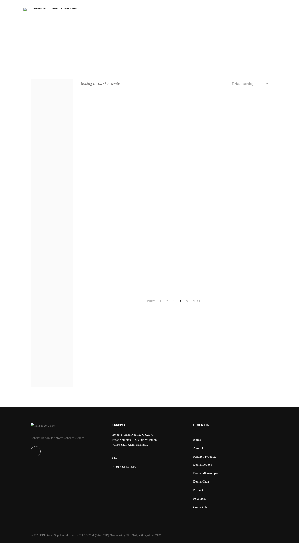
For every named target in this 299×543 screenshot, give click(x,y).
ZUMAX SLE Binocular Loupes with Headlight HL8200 (149, 264)
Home (141, 43)
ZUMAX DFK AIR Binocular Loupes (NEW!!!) (198, 117)
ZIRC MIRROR (150, 161)
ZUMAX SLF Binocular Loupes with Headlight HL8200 (247, 264)
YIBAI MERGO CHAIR (100, 142)
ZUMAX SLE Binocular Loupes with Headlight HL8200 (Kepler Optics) (198, 264)
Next (197, 301)
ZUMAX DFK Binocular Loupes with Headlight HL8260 (247, 117)
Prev (151, 301)
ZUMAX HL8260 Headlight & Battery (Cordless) (149, 194)
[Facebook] (36, 451)
